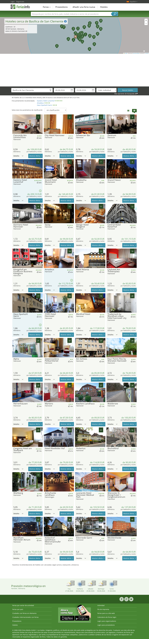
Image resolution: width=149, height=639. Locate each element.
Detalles (16, 156)
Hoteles (104, 7)
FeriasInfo (22, 7)
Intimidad (100, 605)
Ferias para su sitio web (106, 613)
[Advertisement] (74, 70)
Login (13, 2)
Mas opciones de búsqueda (124, 94)
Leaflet (126, 53)
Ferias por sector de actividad (23, 605)
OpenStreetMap (136, 53)
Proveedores (61, 7)
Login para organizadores (106, 621)
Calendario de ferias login (106, 617)
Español (133, 2)
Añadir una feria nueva (84, 7)
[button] (74, 35)
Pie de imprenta (103, 609)
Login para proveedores (106, 625)
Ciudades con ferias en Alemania (24, 613)
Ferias (46, 7)
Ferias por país (17, 609)
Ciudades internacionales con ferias (25, 617)
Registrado (20, 2)
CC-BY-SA (146, 53)
